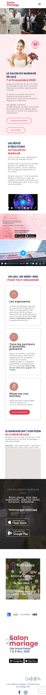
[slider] (11, 208)
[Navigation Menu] (39, 4)
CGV (8, 684)
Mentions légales (19, 684)
